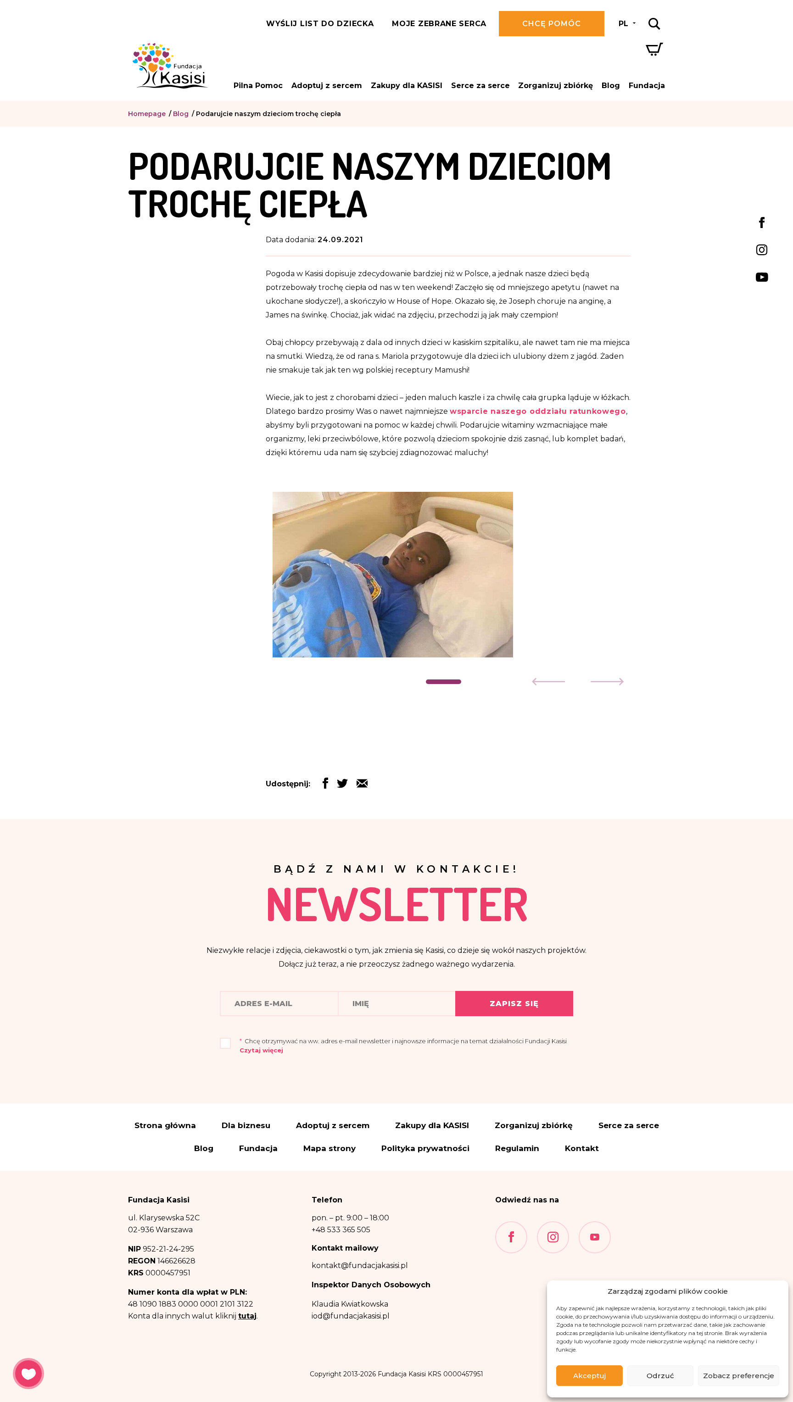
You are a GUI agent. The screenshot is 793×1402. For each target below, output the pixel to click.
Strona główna (165, 1125)
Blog (611, 85)
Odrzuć (660, 1375)
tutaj (247, 1316)
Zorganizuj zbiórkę (555, 85)
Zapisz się (514, 1003)
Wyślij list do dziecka (320, 23)
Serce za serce (480, 85)
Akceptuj (589, 1375)
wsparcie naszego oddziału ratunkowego (538, 411)
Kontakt (582, 1148)
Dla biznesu (246, 1125)
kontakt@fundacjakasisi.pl (360, 1265)
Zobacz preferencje (738, 1375)
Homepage (147, 114)
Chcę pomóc (551, 23)
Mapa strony (329, 1148)
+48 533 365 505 (341, 1229)
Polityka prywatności (425, 1148)
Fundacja (647, 85)
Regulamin (517, 1148)
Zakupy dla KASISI (406, 85)
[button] (443, 681)
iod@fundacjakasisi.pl (351, 1316)
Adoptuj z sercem (326, 85)
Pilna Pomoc (258, 85)
